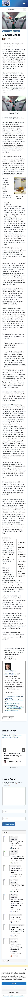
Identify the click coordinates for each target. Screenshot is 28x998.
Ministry (12, 915)
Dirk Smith (15, 911)
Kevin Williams (8, 39)
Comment (6, 786)
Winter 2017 (16, 31)
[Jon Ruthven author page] (5, 761)
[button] (25, 969)
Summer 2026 (14, 839)
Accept (14, 983)
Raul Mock (15, 956)
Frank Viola (15, 891)
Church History (14, 894)
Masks (5, 717)
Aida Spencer (16, 935)
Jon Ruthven (10, 761)
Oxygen (11, 717)
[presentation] (14, 742)
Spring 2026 (21, 925)
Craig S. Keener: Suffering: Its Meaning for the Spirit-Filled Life (17, 929)
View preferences (14, 992)
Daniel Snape (16, 863)
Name (5, 811)
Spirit (12, 866)
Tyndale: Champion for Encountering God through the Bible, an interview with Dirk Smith (17, 903)
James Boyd (16, 848)
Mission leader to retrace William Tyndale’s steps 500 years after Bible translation (16, 947)
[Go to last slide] (4, 750)
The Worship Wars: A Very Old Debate (16, 842)
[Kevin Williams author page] (3, 39)
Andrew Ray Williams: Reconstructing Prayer (17, 857)
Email (5, 819)
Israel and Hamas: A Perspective (15, 707)
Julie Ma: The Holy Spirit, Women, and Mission (16, 870)
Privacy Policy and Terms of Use (17, 995)
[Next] (23, 750)
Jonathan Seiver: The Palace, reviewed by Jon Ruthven (13, 756)
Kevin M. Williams (10, 674)
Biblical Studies (14, 880)
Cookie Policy (6, 995)
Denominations (15, 917)
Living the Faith (7, 31)
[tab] (10, 767)
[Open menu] (24, 3)
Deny (14, 988)
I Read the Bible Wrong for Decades (17, 886)
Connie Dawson (16, 876)
